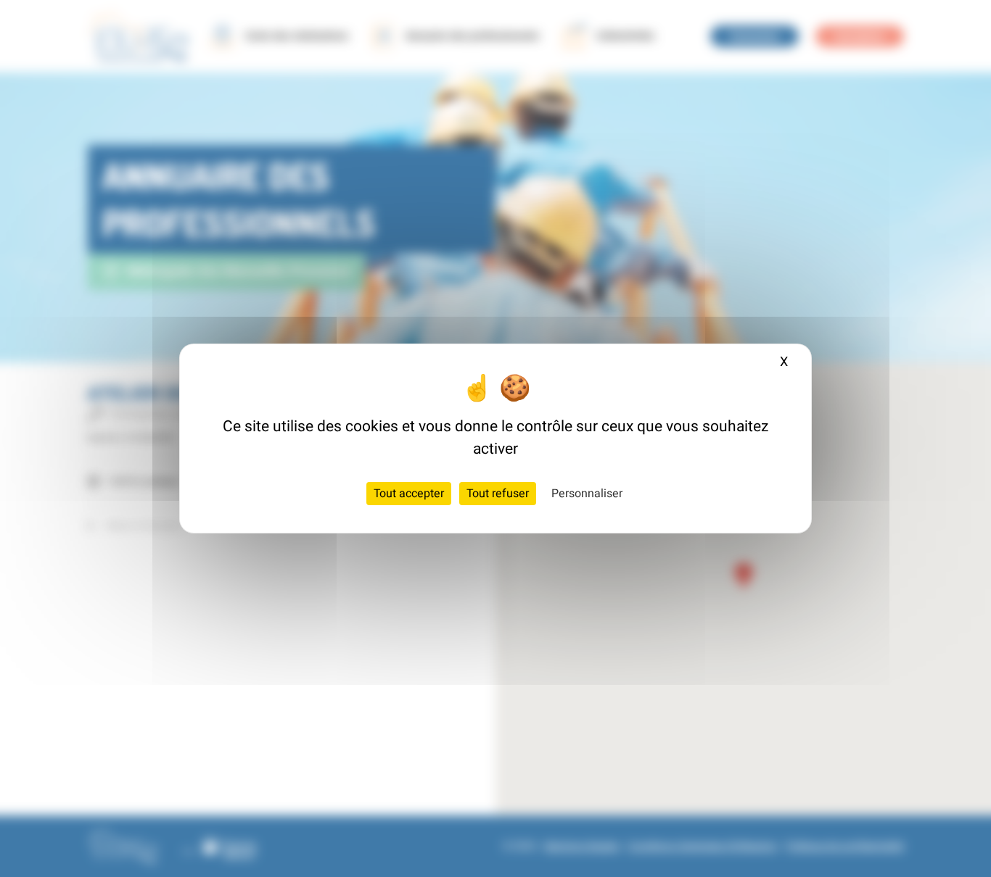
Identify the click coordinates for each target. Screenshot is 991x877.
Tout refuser (497, 493)
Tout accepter (409, 493)
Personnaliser (586, 493)
